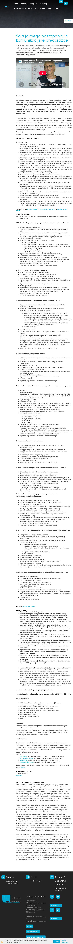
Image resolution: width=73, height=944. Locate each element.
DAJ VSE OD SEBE (32, 209)
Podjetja (33, 4)
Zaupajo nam (40, 8)
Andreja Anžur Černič (27, 762)
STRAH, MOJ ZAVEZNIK (47, 209)
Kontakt (29, 926)
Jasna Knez (23, 756)
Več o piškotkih (65, 941)
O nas (16, 4)
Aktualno (24, 4)
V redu (57, 941)
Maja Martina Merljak (26, 758)
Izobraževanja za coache (23, 8)
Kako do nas (55, 905)
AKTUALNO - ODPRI (28, 606)
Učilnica (57, 8)
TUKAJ (22, 767)
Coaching (43, 4)
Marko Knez (23, 760)
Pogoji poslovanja (32, 932)
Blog (49, 8)
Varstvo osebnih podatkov (35, 937)
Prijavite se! (68, 21)
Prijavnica (19, 775)
